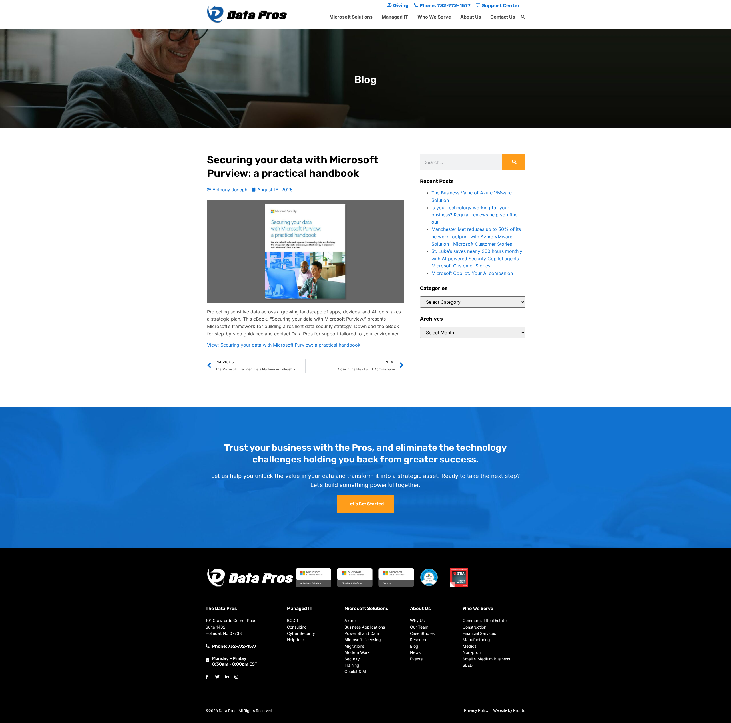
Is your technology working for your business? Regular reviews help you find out (474, 215)
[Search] (513, 162)
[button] (523, 17)
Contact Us (502, 17)
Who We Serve (434, 17)
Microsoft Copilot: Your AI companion (472, 273)
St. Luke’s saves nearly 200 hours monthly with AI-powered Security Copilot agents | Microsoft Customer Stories (476, 258)
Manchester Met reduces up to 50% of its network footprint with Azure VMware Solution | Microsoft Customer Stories (476, 236)
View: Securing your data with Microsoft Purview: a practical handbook (283, 345)
